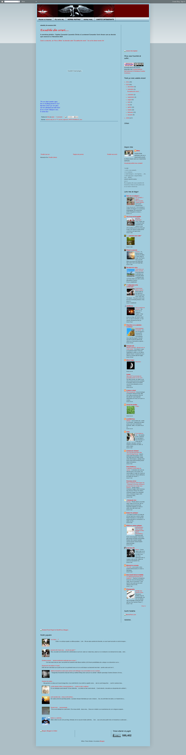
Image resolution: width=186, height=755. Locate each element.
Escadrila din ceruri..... (54, 30)
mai (129, 105)
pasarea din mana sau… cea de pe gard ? (63, 650)
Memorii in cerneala (132, 565)
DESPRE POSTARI (74, 19)
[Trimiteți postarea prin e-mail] (65, 117)
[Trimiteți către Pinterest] (77, 117)
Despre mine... (88, 19)
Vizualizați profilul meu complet (133, 163)
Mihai (138, 150)
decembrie (131, 86)
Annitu (128, 374)
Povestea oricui (131, 481)
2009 (127, 118)
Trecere (137, 251)
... (136, 237)
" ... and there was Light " (134, 235)
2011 (127, 82)
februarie (130, 112)
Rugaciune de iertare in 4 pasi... (51, 665)
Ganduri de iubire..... (48, 681)
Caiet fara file (130, 548)
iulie (129, 102)
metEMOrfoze (130, 419)
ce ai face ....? (55, 639)
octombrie (131, 94)
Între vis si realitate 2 (132, 196)
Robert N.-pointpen (132, 513)
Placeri (137, 549)
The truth (129, 567)
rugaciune (65, 119)
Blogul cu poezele (131, 250)
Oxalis (137, 406)
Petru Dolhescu (131, 466)
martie (130, 110)
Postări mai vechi (112, 154)
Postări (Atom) (53, 157)
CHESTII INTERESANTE (105, 19)
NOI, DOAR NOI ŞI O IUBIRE (134, 575)
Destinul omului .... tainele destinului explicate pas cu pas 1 (59, 660)
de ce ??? (55, 119)
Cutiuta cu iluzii (131, 390)
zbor (81, 119)
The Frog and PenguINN (133, 216)
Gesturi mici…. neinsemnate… (59, 707)
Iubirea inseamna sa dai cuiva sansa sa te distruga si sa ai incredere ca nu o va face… (76, 671)
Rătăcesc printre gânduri (134, 525)
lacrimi (60, 119)
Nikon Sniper (130, 360)
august (130, 99)
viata (127, 432)
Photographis (130, 589)
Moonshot (138, 361)
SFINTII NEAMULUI (74, 119)
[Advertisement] (79, 137)
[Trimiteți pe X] (73, 117)
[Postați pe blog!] (71, 117)
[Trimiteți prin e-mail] (69, 117)
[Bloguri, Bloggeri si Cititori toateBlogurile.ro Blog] (48, 731)
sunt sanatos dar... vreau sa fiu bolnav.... (62, 697)
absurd (48, 119)
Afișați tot (143, 606)
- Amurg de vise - (131, 500)
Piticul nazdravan (131, 392)
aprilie (130, 107)
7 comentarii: (59, 117)
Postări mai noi (45, 154)
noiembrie (131, 89)
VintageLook (130, 346)
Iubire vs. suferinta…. (57, 718)
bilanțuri (128, 420)
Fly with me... (59, 19)
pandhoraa (129, 306)
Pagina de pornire (45, 19)
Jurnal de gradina (131, 404)
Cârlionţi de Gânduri (132, 451)
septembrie (131, 97)
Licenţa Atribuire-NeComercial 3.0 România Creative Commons (134, 71)
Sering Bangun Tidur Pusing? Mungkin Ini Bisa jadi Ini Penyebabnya (139, 530)
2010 (127, 84)
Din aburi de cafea (132, 267)
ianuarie (130, 115)
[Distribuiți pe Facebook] (75, 117)
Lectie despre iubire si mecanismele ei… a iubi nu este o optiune (69, 686)
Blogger (102, 741)
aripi (51, 119)
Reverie (128, 501)
